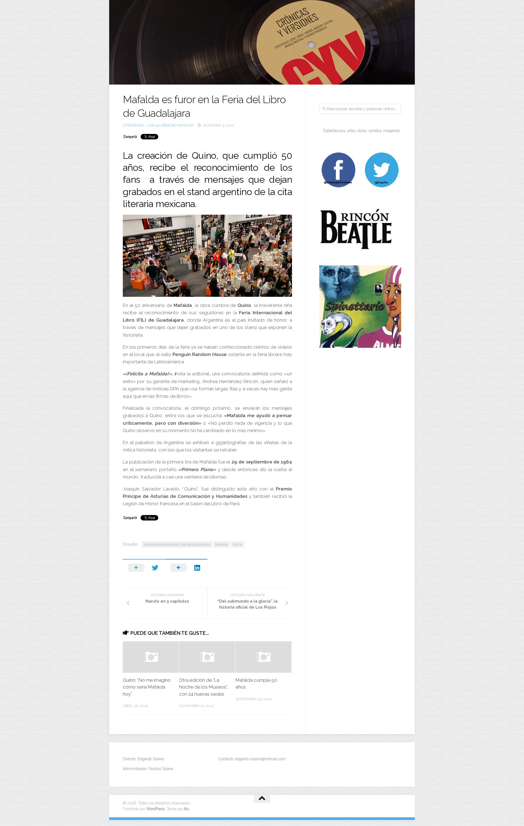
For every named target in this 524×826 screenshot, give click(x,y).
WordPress (155, 809)
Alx (186, 809)
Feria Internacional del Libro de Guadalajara (177, 544)
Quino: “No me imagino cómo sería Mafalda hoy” (147, 687)
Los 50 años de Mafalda (171, 125)
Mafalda (221, 544)
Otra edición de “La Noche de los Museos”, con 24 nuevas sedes (203, 687)
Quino (237, 544)
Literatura (133, 125)
